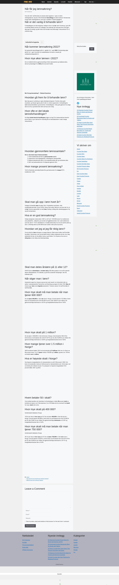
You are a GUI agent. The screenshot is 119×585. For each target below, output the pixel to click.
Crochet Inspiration (82, 161)
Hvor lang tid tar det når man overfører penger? (37, 478)
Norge (78, 198)
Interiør (49, 2)
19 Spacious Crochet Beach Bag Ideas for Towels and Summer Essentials (84, 130)
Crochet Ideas (81, 156)
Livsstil (63, 2)
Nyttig (78, 201)
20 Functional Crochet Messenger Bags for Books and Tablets (85, 118)
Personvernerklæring (28, 545)
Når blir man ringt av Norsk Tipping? (34, 480)
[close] (60, 580)
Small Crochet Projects (83, 206)
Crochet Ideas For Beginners (85, 159)
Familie (70, 2)
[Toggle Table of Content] (41, 42)
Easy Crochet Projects (83, 176)
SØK (92, 49)
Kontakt (24, 542)
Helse (78, 183)
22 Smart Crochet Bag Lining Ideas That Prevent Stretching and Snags (85, 124)
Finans (78, 181)
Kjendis (56, 2)
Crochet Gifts (80, 154)
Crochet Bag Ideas (82, 151)
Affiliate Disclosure (27, 550)
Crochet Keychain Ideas (83, 164)
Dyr (85, 2)
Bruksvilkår (25, 547)
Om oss (91, 2)
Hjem (43, 2)
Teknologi (79, 211)
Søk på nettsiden (81, 46)
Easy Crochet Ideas (82, 173)
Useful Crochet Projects (83, 213)
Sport (78, 208)
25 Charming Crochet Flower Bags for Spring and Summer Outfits (85, 112)
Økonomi (77, 2)
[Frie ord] (28, 2)
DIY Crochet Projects (83, 168)
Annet (27, 477)
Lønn (78, 196)
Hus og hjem (80, 186)
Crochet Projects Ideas (83, 166)
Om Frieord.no (26, 540)
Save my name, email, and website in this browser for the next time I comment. (47, 521)
